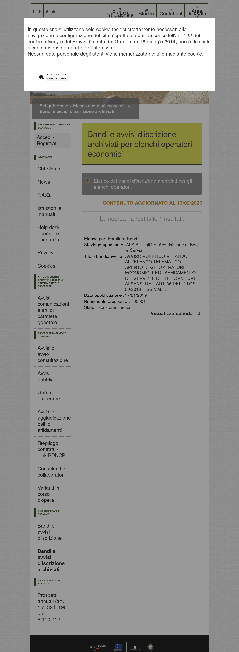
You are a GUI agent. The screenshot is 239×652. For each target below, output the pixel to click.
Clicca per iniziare (57, 78)
